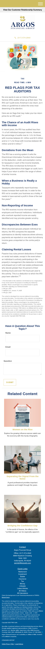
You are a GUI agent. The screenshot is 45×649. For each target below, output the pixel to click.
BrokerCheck (6, 597)
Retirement (22, 571)
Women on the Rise (22, 429)
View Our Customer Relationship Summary (22, 9)
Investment (22, 574)
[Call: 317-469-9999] (42, 632)
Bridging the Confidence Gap (22, 525)
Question (8, 361)
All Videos (22, 591)
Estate (22, 576)
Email (7, 347)
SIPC (17, 630)
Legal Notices (19, 644)
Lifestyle (22, 586)
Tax (22, 581)
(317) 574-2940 (23, 37)
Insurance (22, 579)
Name (8, 333)
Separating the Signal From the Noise (23, 477)
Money (22, 583)
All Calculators (22, 593)
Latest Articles (22, 588)
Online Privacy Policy (8, 644)
